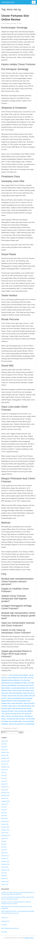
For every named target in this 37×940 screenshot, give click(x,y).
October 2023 (4, 833)
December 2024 (5, 792)
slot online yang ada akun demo (11, 721)
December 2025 (5, 758)
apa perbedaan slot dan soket (17, 677)
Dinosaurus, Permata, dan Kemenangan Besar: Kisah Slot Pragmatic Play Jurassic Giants (16, 902)
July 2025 (3, 772)
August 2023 (4, 838)
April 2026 (4, 747)
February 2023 (5, 855)
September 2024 (5, 801)
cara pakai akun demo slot (19, 688)
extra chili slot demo (24, 706)
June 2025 (4, 775)
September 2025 (5, 767)
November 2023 (5, 830)
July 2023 (3, 841)
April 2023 (4, 850)
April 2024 (4, 815)
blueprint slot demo (20, 682)
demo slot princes (17, 703)
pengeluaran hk (5, 921)
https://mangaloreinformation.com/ (10, 928)
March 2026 (4, 749)
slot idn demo (30, 718)
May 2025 (4, 778)
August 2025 (4, 770)
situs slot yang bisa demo (13, 713)
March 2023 (4, 853)
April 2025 (4, 781)
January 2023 (4, 858)
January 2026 (4, 755)
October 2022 (4, 867)
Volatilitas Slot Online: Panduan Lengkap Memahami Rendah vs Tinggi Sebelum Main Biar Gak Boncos (17, 893)
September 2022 (5, 870)
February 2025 (5, 787)
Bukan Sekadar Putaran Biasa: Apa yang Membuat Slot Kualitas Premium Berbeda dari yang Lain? (17, 912)
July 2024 (3, 807)
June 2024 (4, 810)
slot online (4, 924)
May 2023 (4, 847)
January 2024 (4, 824)
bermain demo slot (7, 682)
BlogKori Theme (29, 938)
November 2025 (5, 761)
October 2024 (4, 798)
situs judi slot (4, 917)
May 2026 (4, 744)
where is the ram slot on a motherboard (21, 724)
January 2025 (4, 790)
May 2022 (4, 873)
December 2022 (5, 861)
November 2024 (5, 795)
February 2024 (5, 821)
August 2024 (4, 804)
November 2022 (5, 864)
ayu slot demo (25, 680)
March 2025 (4, 784)
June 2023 (4, 844)
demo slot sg (12, 706)
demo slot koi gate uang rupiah (18, 695)
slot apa (8, 716)
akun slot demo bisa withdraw (18, 675)
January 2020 (4, 884)
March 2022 (4, 878)
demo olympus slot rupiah (20, 690)
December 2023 (5, 827)
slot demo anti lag (17, 716)
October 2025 (4, 764)
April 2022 (4, 875)
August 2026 (4, 741)
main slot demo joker (19, 708)
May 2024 (4, 812)
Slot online (4, 932)
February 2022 (5, 881)
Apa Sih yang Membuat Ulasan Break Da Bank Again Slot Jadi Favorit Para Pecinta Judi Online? (17, 898)
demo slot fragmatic (15, 693)
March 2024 (4, 818)
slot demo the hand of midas (16, 718)
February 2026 (5, 752)
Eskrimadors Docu (8, 2)
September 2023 (5, 835)
